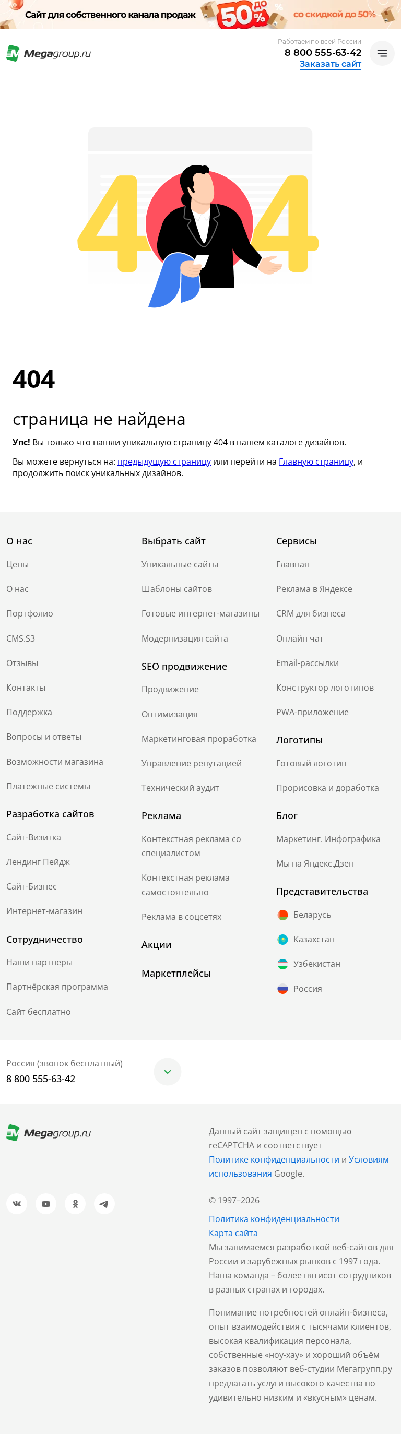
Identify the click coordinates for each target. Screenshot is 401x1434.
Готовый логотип (311, 763)
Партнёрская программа (57, 986)
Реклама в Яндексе (314, 589)
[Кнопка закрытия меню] (392, 8)
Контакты (25, 687)
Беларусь (312, 914)
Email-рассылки (307, 663)
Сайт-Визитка (33, 837)
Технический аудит (180, 787)
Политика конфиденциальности (274, 1219)
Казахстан (314, 939)
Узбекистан (316, 963)
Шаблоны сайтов (176, 589)
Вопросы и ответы (43, 736)
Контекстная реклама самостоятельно (185, 884)
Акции (156, 944)
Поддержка (29, 712)
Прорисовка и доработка (327, 787)
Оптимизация (169, 714)
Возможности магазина (54, 761)
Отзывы (22, 663)
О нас (17, 589)
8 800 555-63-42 (323, 52)
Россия (307, 988)
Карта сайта (233, 1233)
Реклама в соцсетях (181, 916)
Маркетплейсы (176, 973)
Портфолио (29, 613)
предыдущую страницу (164, 461)
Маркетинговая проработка (198, 738)
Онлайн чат (300, 638)
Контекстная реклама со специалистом (191, 846)
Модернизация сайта (184, 638)
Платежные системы (48, 786)
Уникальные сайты (179, 564)
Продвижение (170, 689)
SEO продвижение (184, 666)
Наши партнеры (39, 962)
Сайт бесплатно (38, 1011)
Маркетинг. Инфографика (328, 839)
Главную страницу (316, 461)
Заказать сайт (330, 64)
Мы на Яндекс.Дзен (315, 863)
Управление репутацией (191, 763)
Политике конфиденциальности (274, 1159)
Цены (17, 564)
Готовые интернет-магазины (200, 613)
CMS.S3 (20, 638)
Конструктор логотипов (325, 687)
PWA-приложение (312, 712)
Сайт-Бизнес (31, 886)
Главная (292, 564)
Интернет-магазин (44, 911)
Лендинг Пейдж (38, 862)
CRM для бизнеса (311, 613)
